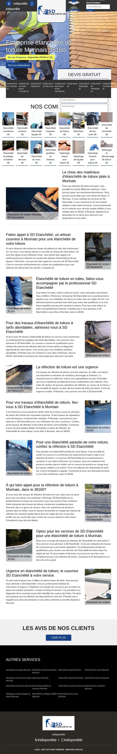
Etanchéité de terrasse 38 (96, 87)
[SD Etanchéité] (58, 724)
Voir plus (58, 637)
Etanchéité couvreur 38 (108, 86)
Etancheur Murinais (40, 678)
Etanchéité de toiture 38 (12, 86)
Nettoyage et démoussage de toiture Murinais (18, 695)
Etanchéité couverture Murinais (71, 686)
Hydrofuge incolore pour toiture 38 (60, 87)
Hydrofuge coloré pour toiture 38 (24, 87)
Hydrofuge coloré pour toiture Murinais (44, 671)
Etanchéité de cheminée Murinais (95, 687)
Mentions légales (74, 749)
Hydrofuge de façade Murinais (18, 670)
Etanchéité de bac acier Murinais (68, 695)
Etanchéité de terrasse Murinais (19, 686)
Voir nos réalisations (19, 65)
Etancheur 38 (72, 85)
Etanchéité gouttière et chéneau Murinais (41, 687)
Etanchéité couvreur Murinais (97, 678)
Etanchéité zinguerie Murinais (70, 678)
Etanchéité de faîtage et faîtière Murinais (45, 695)
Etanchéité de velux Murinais (97, 670)
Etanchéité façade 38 (36, 85)
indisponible (20, 3)
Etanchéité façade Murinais (69, 670)
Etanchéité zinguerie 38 (84, 86)
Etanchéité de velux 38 (48, 85)
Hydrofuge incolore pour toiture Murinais (19, 679)
